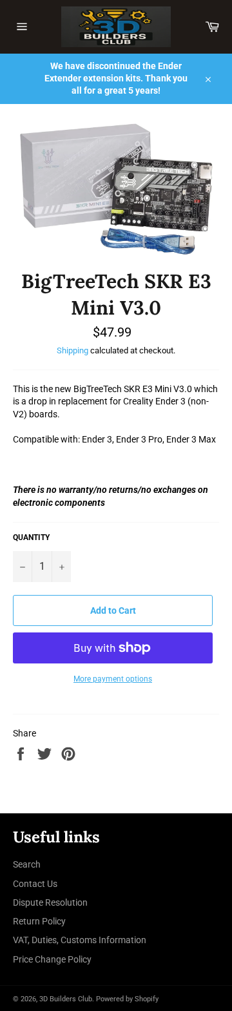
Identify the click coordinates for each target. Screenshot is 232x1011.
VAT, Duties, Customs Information (79, 940)
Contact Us (35, 884)
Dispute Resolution (50, 902)
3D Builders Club (65, 999)
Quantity (31, 537)
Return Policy (39, 921)
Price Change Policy (52, 959)
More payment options (112, 678)
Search (27, 864)
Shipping (72, 350)
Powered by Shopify (127, 999)
